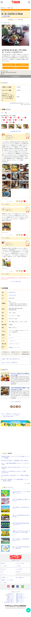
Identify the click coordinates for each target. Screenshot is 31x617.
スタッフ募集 (3, 582)
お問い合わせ (18, 571)
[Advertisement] (15, 441)
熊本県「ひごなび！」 (20, 593)
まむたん (7, 242)
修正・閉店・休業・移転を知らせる (11, 358)
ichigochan (7, 209)
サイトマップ (3, 574)
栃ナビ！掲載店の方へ (20, 577)
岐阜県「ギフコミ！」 (11, 597)
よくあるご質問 (19, 569)
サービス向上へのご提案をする (10, 362)
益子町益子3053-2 (12, 292)
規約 (2, 571)
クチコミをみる (9, 64)
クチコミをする (23, 64)
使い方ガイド (3, 569)
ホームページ (11, 337)
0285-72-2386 (6, 16)
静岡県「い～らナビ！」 (20, 599)
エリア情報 (18, 565)
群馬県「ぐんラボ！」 (11, 598)
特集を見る (3, 563)
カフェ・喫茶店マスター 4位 (10, 137)
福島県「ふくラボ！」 (11, 596)
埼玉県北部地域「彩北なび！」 (9, 602)
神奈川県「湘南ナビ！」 (10, 599)
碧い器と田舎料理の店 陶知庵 (12, 14)
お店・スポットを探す (20, 563)
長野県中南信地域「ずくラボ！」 (22, 597)
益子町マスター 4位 (8, 245)
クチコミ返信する (6, 204)
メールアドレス (12, 340)
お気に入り (16, 67)
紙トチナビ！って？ (15, 347)
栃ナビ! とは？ (16, 560)
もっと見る (27, 483)
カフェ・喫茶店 (4, 22)
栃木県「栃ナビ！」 (11, 593)
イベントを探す (4, 565)
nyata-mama (7, 135)
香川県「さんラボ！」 (20, 598)
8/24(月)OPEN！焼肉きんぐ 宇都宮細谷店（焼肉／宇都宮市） (15, 460)
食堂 (8, 22)
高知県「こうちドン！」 (20, 602)
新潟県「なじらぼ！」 (20, 596)
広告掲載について (4, 577)
